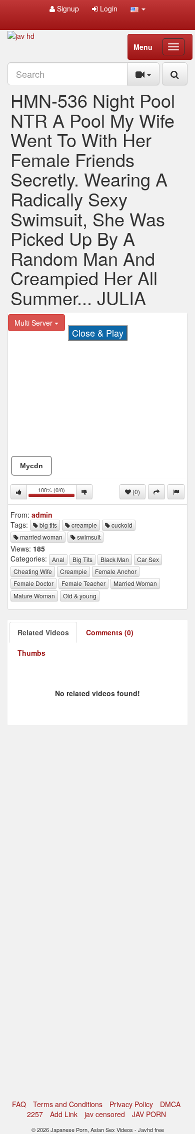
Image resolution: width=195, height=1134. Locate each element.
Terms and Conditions (67, 1104)
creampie (83, 525)
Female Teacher (84, 583)
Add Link (64, 1114)
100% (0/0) (57, 492)
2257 (35, 1114)
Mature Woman (34, 595)
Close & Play (98, 332)
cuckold (121, 525)
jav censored (104, 1114)
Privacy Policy (131, 1104)
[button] (138, 8)
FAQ (19, 1104)
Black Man (114, 559)
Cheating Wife (33, 571)
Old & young (79, 595)
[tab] (43, 632)
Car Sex (148, 559)
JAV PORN (149, 1114)
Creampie (73, 571)
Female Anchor (115, 571)
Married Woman (135, 583)
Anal (58, 559)
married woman (40, 537)
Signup (67, 8)
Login (108, 8)
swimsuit (88, 537)
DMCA (170, 1104)
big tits (47, 525)
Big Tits (82, 559)
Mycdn (31, 466)
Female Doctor (34, 583)
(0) (135, 491)
